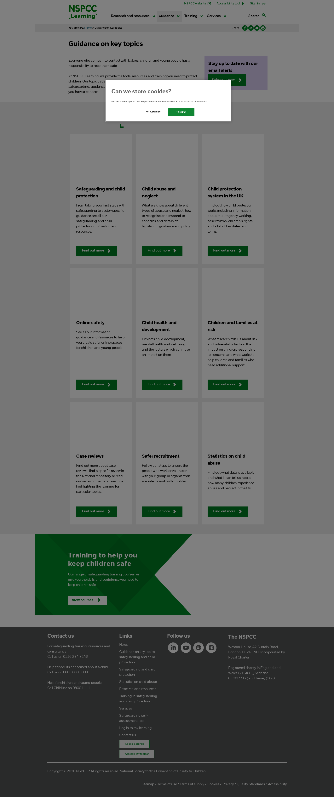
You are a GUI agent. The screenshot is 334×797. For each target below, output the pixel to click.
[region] (168, 101)
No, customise (153, 112)
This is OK (181, 112)
